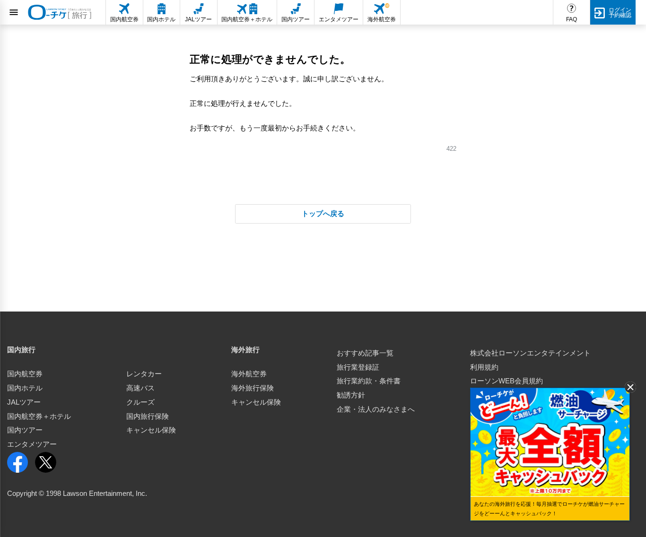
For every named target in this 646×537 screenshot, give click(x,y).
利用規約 (484, 367)
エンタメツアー (32, 444)
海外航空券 (249, 374)
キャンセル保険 (151, 430)
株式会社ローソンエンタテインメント (530, 353)
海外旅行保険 (252, 388)
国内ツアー (25, 430)
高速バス (140, 388)
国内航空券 (25, 374)
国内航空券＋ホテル (39, 416)
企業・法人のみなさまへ (376, 409)
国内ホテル (25, 388)
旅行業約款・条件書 (369, 381)
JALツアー (24, 402)
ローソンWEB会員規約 (506, 381)
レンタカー (144, 374)
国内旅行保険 (147, 416)
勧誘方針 (351, 395)
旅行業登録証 (358, 367)
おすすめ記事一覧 (365, 353)
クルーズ (140, 402)
